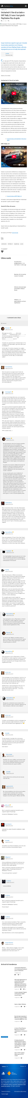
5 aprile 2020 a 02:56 (9, 673)
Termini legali (4, 1094)
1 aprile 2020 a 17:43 (9, 368)
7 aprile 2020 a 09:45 (9, 734)
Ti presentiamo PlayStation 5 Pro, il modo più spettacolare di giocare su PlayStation (21, 969)
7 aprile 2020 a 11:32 (10, 787)
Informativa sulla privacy (20, 1091)
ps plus (21, 243)
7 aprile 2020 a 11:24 (10, 773)
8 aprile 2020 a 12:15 (10, 699)
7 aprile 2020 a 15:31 (9, 842)
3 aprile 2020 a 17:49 (10, 615)
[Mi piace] (18, 974)
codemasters (4, 243)
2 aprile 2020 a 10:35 (9, 504)
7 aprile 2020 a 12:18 (9, 806)
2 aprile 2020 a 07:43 (9, 393)
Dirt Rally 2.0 (10, 243)
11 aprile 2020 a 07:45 (9, 918)
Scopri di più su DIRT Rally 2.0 (14, 196)
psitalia (7, 53)
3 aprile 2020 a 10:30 (10, 552)
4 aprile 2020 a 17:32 (10, 634)
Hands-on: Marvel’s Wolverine (20, 1004)
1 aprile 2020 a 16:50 (9, 329)
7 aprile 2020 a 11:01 (10, 756)
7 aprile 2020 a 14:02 (9, 825)
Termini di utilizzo (5, 1091)
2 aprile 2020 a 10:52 (10, 440)
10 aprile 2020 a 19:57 (10, 882)
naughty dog (16, 243)
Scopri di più (15, 232)
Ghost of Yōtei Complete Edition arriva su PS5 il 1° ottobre (19, 1054)
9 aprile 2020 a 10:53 (9, 858)
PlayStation (8, 6)
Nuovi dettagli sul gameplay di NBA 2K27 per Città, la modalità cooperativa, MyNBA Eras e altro (21, 1017)
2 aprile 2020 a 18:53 (9, 571)
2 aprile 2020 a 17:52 (9, 533)
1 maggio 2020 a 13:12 (9, 944)
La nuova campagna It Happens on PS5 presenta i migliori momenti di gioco (21, 994)
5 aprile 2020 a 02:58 (9, 716)
